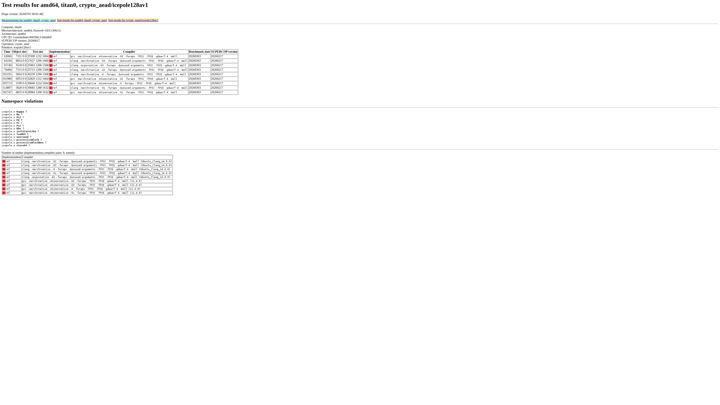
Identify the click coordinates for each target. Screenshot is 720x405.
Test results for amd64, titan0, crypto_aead (82, 20)
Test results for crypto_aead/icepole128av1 (133, 20)
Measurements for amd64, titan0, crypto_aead (29, 20)
